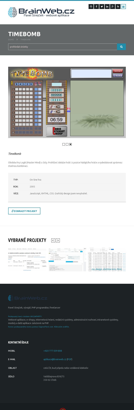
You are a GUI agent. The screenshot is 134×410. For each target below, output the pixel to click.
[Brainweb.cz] (41, 12)
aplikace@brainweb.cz (54, 359)
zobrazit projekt (25, 211)
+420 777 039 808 (52, 350)
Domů (11, 40)
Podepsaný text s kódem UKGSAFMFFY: (25, 316)
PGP (69, 359)
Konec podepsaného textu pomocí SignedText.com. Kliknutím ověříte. (38, 327)
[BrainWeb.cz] (27, 298)
